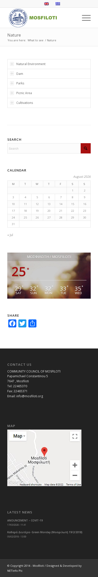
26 (37, 217)
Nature (14, 35)
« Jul (10, 235)
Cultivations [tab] (24, 103)
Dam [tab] (19, 74)
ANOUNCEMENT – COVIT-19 (25, 520)
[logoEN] (40, 18)
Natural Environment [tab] (30, 64)
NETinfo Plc (15, 570)
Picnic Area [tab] (24, 93)
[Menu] (84, 18)
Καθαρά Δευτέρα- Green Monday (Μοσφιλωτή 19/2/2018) (44, 532)
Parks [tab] (20, 83)
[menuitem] (84, 18)
